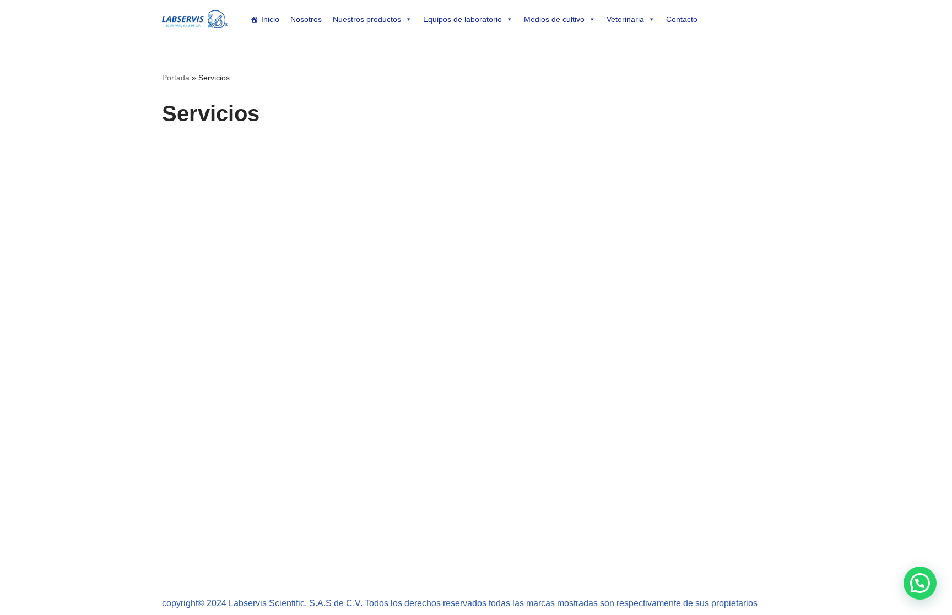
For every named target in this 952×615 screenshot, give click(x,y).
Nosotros (306, 19)
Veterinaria (625, 19)
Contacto (681, 19)
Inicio (270, 19)
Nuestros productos (367, 19)
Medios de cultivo (554, 19)
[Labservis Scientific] (195, 19)
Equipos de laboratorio (462, 19)
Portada (176, 77)
